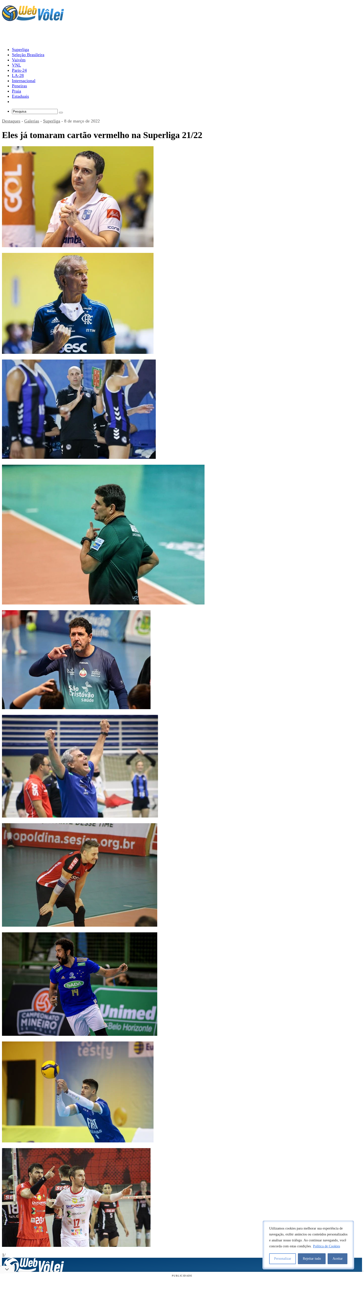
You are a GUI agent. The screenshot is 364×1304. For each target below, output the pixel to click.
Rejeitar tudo (312, 1258)
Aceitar (338, 1258)
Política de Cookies (326, 1246)
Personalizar (282, 1258)
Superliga (51, 121)
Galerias (31, 121)
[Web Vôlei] (33, 19)
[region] (308, 1244)
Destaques (11, 121)
